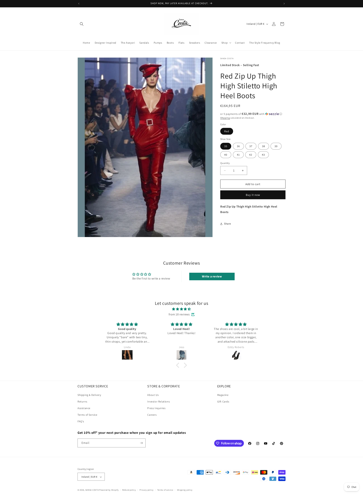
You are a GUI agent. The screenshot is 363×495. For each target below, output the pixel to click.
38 (263, 146)
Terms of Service (87, 414)
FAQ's (81, 421)
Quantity (225, 163)
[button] (82, 24)
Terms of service (165, 490)
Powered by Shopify (109, 490)
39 (276, 146)
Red (226, 131)
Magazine (223, 394)
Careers (152, 414)
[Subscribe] (141, 443)
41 (238, 154)
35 (225, 146)
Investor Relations (158, 401)
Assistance (84, 408)
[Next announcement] (284, 3)
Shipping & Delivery (89, 394)
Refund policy (129, 490)
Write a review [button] (212, 276)
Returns (82, 401)
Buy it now (253, 195)
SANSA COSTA (92, 490)
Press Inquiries (156, 408)
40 (225, 154)
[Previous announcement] (79, 3)
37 (250, 146)
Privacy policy (147, 490)
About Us (153, 394)
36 (238, 146)
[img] (181, 309)
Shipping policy (185, 490)
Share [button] (227, 223)
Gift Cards (223, 401)
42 (250, 154)
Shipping (225, 117)
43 (263, 154)
